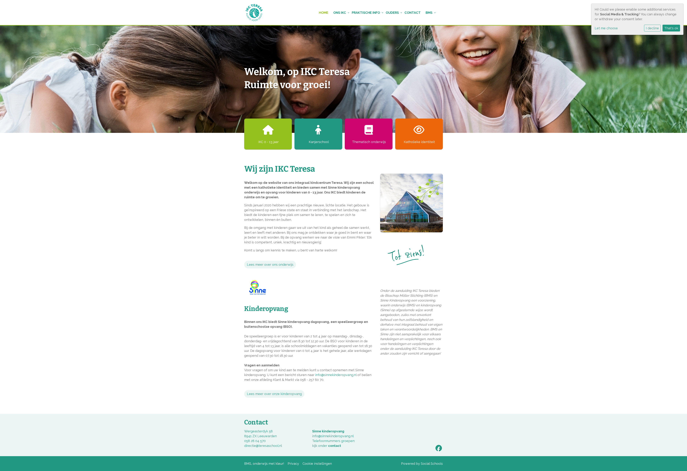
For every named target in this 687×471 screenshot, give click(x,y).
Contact (413, 12)
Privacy (293, 463)
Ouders (392, 12)
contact (334, 446)
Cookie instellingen (317, 463)
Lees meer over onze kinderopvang (274, 394)
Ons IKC (339, 12)
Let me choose (606, 28)
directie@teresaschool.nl (263, 446)
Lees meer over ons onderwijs (270, 264)
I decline (652, 28)
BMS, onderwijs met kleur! (264, 463)
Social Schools (432, 463)
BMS (429, 12)
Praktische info (366, 12)
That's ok (671, 28)
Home (323, 12)
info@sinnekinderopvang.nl (336, 375)
